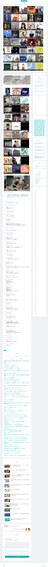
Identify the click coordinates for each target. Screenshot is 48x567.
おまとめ (37, 165)
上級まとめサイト (38, 179)
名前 (5, 549)
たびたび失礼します (38, 173)
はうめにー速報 (38, 174)
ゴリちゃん (37, 176)
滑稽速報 (37, 181)
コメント (6, 541)
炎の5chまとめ (38, 182)
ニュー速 (5, 350)
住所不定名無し (38, 180)
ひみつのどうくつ (38, 175)
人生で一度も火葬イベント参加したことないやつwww (39, 89)
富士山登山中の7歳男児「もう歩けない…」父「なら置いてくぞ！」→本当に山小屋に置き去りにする (39, 92)
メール (6, 552)
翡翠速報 (37, 183)
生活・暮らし (10, 350)
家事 (7, 350)
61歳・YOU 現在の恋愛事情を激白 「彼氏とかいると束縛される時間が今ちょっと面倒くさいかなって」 (39, 82)
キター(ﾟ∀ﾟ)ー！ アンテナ (39, 166)
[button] (26, 85)
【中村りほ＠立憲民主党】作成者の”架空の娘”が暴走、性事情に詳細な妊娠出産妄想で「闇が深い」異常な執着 (39, 86)
